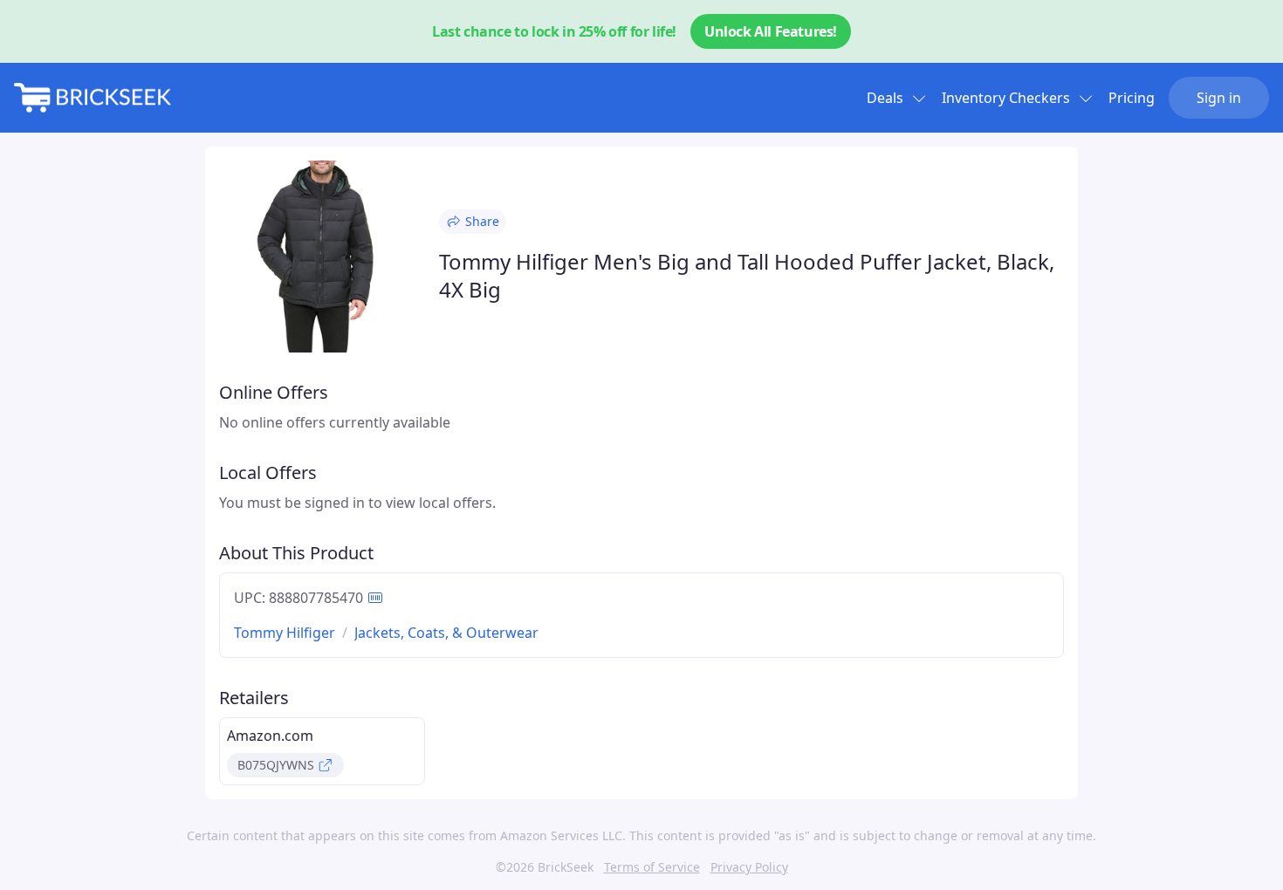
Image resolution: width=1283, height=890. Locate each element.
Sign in (1219, 97)
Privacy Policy (749, 867)
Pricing (1131, 97)
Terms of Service (652, 867)
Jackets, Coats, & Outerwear (446, 632)
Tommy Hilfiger (284, 632)
